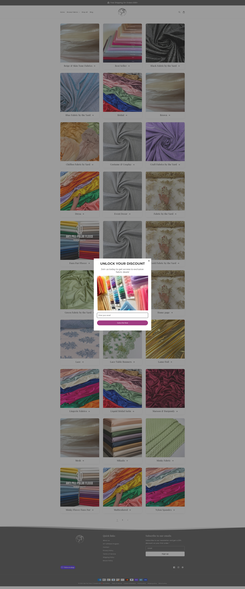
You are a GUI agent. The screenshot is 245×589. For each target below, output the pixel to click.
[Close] (149, 261)
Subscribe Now (122, 323)
